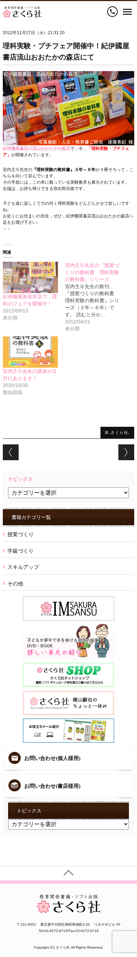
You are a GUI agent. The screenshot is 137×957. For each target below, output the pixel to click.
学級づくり (20, 551)
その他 (15, 584)
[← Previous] (11, 452)
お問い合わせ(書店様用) (52, 786)
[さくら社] (22, 9)
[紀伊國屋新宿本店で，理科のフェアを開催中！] (30, 277)
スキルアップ (23, 567)
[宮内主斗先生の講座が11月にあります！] (30, 352)
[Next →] (126, 452)
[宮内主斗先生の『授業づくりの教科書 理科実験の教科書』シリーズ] (96, 297)
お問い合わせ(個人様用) (52, 758)
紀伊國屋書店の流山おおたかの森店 (36, 148)
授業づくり (20, 534)
